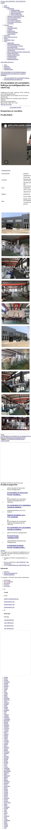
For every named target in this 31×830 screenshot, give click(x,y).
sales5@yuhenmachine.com (11, 599)
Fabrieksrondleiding (12, 32)
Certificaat (10, 26)
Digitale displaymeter (12, 53)
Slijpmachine (10, 8)
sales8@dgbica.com (9, 604)
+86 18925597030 (9, 620)
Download (7, 35)
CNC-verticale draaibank (13, 20)
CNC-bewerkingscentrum (14, 17)
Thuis (5, 5)
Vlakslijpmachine (15, 10)
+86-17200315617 (21, 562)
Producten (6, 7)
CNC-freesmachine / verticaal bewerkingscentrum (15, 46)
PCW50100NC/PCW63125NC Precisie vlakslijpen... (17, 493)
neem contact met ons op (7, 62)
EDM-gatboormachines (13, 44)
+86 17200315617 (9, 623)
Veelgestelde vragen (9, 40)
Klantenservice (11, 31)
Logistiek (9, 29)
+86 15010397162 (9, 628)
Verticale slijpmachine (16, 14)
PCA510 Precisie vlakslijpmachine (13, 537)
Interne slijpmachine (16, 13)
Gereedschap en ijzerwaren (14, 22)
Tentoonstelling (11, 34)
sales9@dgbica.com (24, 565)
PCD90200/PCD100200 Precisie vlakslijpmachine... (16, 546)
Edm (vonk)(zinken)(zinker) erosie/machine (18, 52)
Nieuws (6, 38)
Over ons (6, 25)
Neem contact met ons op (10, 37)
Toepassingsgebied (12, 28)
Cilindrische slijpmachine (17, 11)
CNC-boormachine (12, 19)
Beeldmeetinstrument (12, 59)
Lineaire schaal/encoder (13, 55)
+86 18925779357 (9, 625)
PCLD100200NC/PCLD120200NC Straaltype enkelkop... (19, 528)
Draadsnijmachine (12, 56)
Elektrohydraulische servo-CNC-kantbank (16, 516)
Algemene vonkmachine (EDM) (15, 16)
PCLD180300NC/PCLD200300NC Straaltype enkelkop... (19, 506)
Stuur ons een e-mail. (6, 104)
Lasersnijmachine (11, 58)
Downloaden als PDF (15, 107)
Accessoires (10, 23)
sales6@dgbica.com (13, 565)
